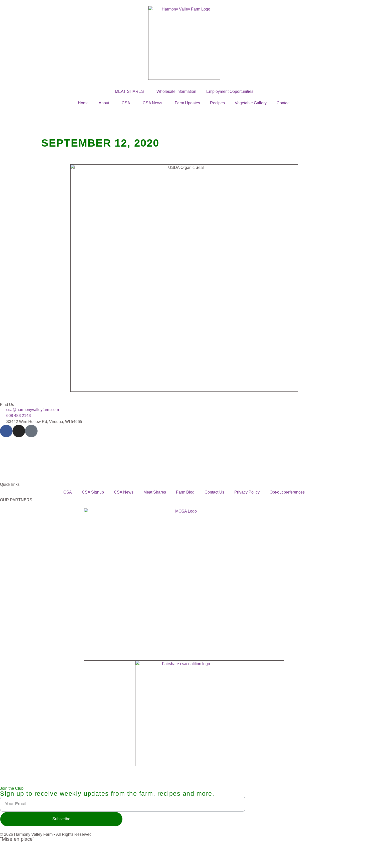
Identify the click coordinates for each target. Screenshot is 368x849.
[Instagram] (19, 431)
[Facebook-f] (6, 431)
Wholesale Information (176, 91)
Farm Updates (187, 103)
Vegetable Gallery (251, 103)
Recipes (217, 103)
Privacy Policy (247, 492)
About (104, 103)
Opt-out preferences (287, 492)
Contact (283, 103)
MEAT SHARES (129, 91)
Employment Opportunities (229, 91)
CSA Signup (93, 492)
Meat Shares (154, 492)
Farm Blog (185, 492)
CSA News (152, 103)
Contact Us (214, 492)
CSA (126, 103)
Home (83, 103)
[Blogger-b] (31, 431)
